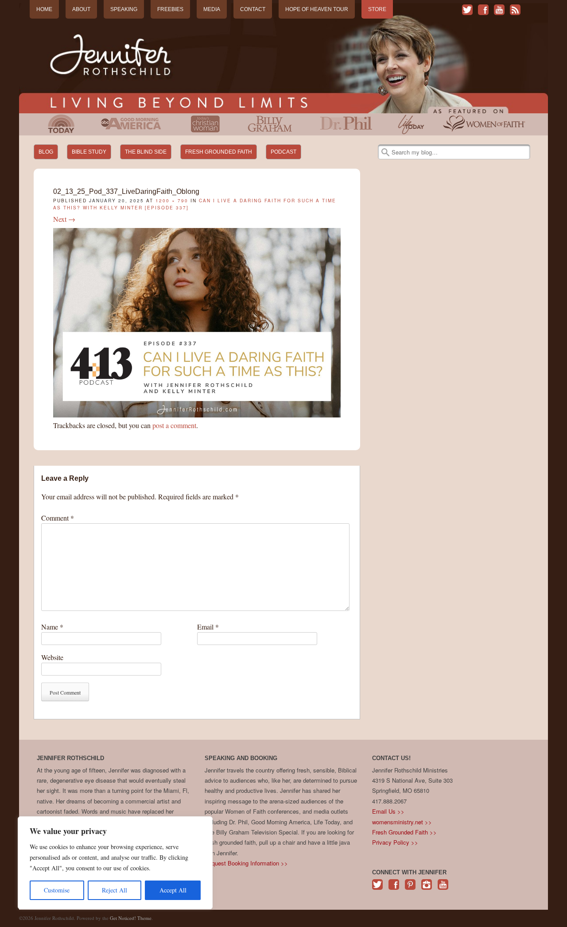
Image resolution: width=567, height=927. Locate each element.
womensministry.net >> (402, 822)
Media (211, 9)
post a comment (174, 425)
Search (385, 152)
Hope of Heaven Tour (316, 9)
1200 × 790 (171, 200)
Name (52, 626)
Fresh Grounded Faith (218, 152)
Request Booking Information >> (246, 863)
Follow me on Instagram (426, 889)
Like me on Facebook (483, 9)
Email (208, 626)
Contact (252, 9)
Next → (64, 219)
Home (44, 9)
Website (52, 657)
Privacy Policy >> (395, 842)
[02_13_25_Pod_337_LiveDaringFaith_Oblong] (197, 414)
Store (377, 9)
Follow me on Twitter (467, 9)
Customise (57, 890)
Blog (46, 152)
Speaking (123, 9)
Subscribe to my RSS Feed (515, 9)
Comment (57, 517)
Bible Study (89, 152)
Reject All (114, 890)
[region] (115, 862)
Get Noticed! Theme (130, 918)
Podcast (283, 152)
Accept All (172, 890)
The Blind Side (146, 152)
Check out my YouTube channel (499, 9)
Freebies (170, 9)
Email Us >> (388, 811)
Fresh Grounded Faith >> (404, 832)
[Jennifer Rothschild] (283, 58)
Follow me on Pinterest (410, 889)
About (81, 9)
